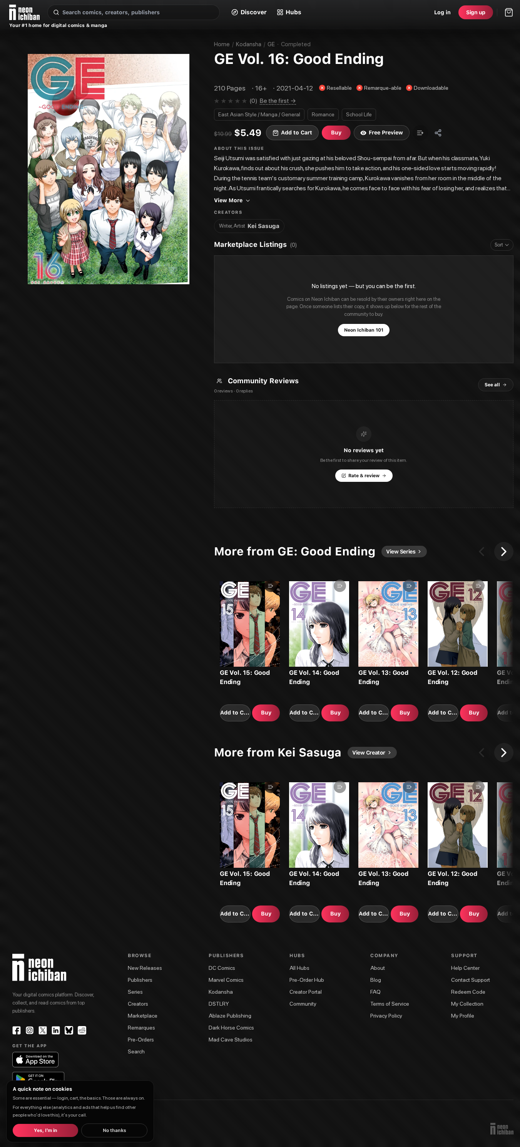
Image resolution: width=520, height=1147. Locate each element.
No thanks (114, 1130)
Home (222, 44)
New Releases (145, 968)
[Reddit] (82, 1030)
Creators (138, 1004)
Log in (442, 12)
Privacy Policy (386, 1016)
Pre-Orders (141, 1039)
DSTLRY (219, 1004)
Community (302, 1004)
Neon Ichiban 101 (363, 330)
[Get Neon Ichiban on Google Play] (38, 1079)
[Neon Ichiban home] (24, 12)
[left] (481, 551)
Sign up (475, 12)
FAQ (375, 992)
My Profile (462, 1016)
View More (228, 200)
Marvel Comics (226, 980)
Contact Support (470, 980)
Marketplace (142, 1016)
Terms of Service (389, 1004)
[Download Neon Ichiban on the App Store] (35, 1059)
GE (271, 44)
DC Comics (222, 968)
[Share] (438, 133)
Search (136, 1051)
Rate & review (364, 475)
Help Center (465, 968)
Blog (375, 980)
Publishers (140, 980)
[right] (503, 551)
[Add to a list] (420, 133)
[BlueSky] (69, 1030)
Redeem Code (468, 992)
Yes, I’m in (45, 1130)
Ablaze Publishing (230, 1016)
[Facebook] (16, 1030)
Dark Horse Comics (231, 1028)
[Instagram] (29, 1030)
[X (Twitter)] (42, 1030)
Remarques (141, 1028)
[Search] (56, 12)
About (377, 968)
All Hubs (299, 968)
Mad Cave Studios (230, 1039)
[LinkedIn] (56, 1030)
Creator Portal (305, 992)
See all (492, 384)
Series (135, 992)
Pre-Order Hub (306, 980)
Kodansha (248, 44)
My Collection (467, 1004)
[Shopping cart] (509, 12)
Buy (266, 712)
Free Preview (386, 132)
